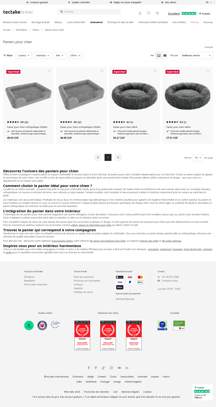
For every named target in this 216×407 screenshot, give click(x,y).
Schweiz (102, 376)
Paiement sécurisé (124, 271)
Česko (113, 376)
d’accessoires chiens (62, 240)
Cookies (147, 391)
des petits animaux (171, 240)
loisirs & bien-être (193, 249)
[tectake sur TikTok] (103, 367)
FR (207, 2)
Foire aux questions (84, 276)
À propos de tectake (33, 271)
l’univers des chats (149, 240)
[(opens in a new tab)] (29, 325)
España (155, 376)
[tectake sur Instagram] (111, 367)
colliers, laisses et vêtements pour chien (91, 224)
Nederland (91, 381)
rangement (165, 249)
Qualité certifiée (45, 313)
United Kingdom (133, 381)
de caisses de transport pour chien (108, 240)
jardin (9, 252)
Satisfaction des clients (108, 313)
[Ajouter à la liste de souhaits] (49, 71)
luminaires (177, 249)
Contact (161, 271)
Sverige (117, 381)
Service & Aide (80, 271)
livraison (104, 396)
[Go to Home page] (18, 12)
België (90, 376)
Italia (79, 381)
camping (207, 249)
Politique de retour (83, 292)
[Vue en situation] (165, 55)
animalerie (153, 249)
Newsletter (29, 280)
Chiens (35, 29)
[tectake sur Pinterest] (96, 367)
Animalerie (21, 29)
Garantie (78, 288)
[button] (24, 55)
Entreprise (29, 276)
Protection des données (96, 391)
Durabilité (174, 313)
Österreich (77, 376)
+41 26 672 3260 (170, 276)
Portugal (104, 381)
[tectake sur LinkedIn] (127, 368)
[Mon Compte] (140, 13)
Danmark (142, 376)
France (166, 376)
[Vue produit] (158, 55)
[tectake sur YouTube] (119, 368)
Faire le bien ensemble (35, 284)
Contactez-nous (169, 280)
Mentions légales (130, 391)
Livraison (78, 284)
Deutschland (127, 376)
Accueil (6, 29)
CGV (115, 391)
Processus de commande (87, 280)
